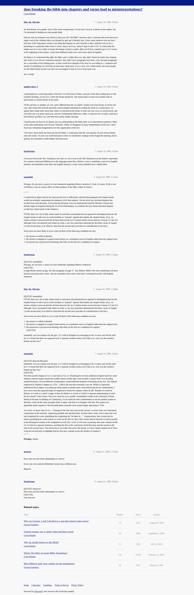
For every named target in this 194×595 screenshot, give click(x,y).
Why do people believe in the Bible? (41, 542)
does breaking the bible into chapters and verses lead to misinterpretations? (83, 9)
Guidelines (47, 585)
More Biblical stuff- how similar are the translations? (49, 563)
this (46, 271)
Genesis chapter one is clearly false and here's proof (49, 531)
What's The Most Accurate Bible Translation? (45, 553)
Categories (36, 585)
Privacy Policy (77, 585)
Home (26, 585)
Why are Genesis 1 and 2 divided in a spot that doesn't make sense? (56, 521)
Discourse (38, 591)
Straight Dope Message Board (13, 3)
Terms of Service (62, 585)
